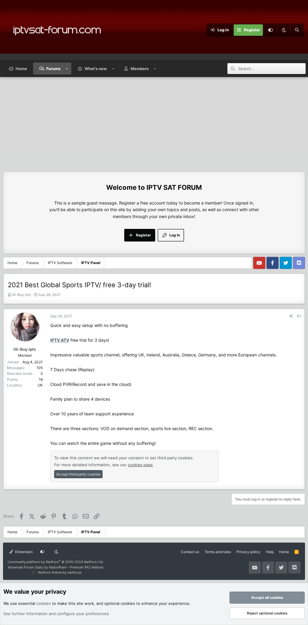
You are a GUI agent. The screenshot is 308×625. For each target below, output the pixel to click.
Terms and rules (218, 552)
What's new (96, 68)
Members (140, 68)
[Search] (296, 30)
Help (270, 552)
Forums (53, 68)
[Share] (291, 316)
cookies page (140, 464)
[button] (67, 69)
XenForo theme (50, 572)
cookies (43, 603)
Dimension (23, 552)
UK (40, 385)
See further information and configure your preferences (56, 613)
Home (21, 68)
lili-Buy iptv (21, 294)
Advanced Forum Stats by (55, 567)
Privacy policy (248, 552)
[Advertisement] (154, 122)
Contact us (190, 552)
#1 (299, 316)
